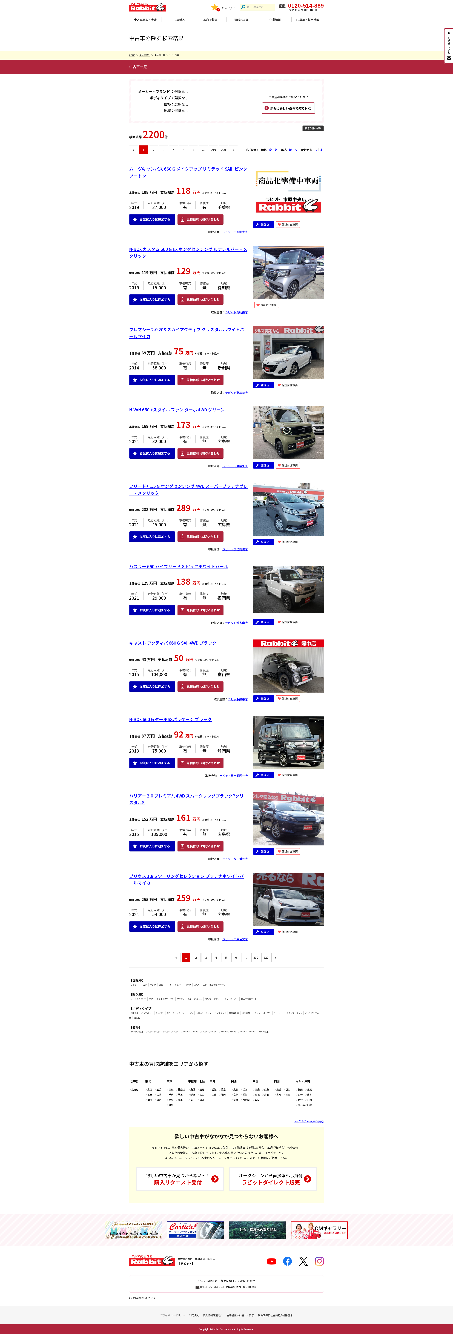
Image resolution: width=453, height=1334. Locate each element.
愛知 (214, 1089)
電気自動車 (234, 1013)
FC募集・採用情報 (307, 20)
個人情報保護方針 (213, 1315)
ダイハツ (178, 984)
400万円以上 (262, 1031)
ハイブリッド (220, 1013)
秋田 (149, 1094)
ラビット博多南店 (236, 623)
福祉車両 (246, 1013)
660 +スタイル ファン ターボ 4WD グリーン (177, 409)
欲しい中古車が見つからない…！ (178, 1179)
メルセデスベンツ (138, 998)
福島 (159, 1099)
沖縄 (309, 1104)
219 (213, 150)
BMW (151, 998)
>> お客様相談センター (144, 1298)
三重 (214, 1094)
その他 (137, 1017)
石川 (192, 1099)
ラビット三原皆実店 (235, 939)
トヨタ (144, 984)
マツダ (188, 984)
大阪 (235, 1089)
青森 (149, 1089)
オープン (267, 1013)
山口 (257, 1099)
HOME (132, 55)
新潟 (192, 1094)
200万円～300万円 (227, 1031)
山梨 (192, 1089)
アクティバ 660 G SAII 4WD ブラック (172, 643)
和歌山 (246, 1099)
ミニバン (160, 1013)
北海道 (134, 1089)
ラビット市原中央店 (235, 232)
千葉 (171, 1094)
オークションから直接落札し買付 (271, 1179)
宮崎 (309, 1099)
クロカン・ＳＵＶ (204, 1013)
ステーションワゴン (175, 1013)
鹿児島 (301, 1104)
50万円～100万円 (170, 1031)
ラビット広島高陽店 (235, 549)
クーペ (277, 1013)
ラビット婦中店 (238, 699)
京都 (235, 1094)
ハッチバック (147, 1013)
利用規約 (194, 1315)
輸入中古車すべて (248, 998)
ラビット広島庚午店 (235, 466)
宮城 (159, 1094)
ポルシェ (198, 998)
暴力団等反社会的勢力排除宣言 (275, 1315)
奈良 (235, 1099)
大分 (300, 1099)
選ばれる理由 (242, 20)
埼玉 (180, 1094)
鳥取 (266, 1094)
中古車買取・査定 (145, 20)
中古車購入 (178, 20)
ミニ (189, 998)
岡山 (257, 1089)
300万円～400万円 (246, 1031)
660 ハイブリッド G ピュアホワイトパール (178, 566)
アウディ (181, 998)
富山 (202, 1094)
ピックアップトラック (292, 1013)
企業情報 (275, 20)
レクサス (134, 984)
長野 (202, 1089)
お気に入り (229, 8)
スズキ (168, 984)
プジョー (218, 998)
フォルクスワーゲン (165, 998)
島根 (257, 1094)
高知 (278, 1094)
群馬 (171, 1104)
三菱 (205, 984)
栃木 (180, 1099)
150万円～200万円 (208, 1031)
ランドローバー (231, 998)
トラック (256, 1013)
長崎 (300, 1094)
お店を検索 (210, 20)
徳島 (288, 1094)
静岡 (223, 1094)
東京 (171, 1089)
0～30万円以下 (137, 1031)
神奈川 (181, 1089)
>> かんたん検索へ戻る (309, 1121)
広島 (266, 1089)
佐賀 (309, 1089)
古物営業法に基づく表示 (240, 1315)
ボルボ (208, 998)
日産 (161, 984)
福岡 (300, 1089)
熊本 (309, 1094)
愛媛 (278, 1089)
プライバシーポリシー (172, 1315)
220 (223, 150)
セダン (190, 1013)
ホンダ (153, 984)
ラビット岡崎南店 (236, 312)
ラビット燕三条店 (236, 392)
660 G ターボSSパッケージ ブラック (170, 719)
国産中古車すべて (217, 984)
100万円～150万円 (189, 1031)
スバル (197, 984)
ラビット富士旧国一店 (233, 775)
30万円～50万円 (153, 1031)
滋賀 (245, 1094)
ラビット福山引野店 (235, 859)
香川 (288, 1089)
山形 (149, 1099)
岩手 (159, 1089)
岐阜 (223, 1089)
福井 (202, 1099)
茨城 (171, 1099)
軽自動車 (134, 1013)
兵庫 (245, 1089)
